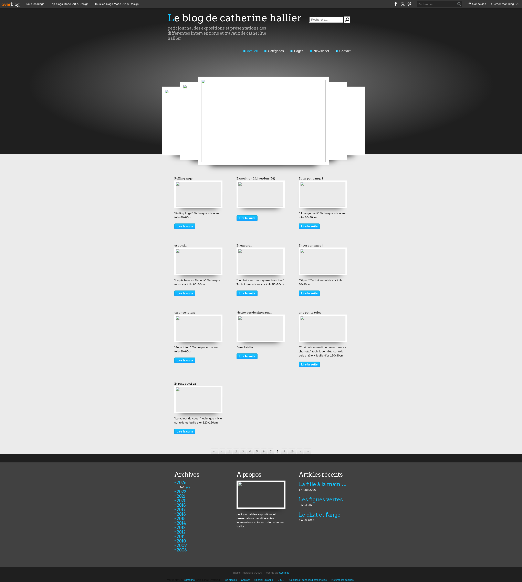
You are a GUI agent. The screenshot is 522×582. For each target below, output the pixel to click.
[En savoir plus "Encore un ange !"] (322, 251)
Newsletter (321, 51)
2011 (181, 536)
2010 (181, 541)
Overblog (284, 572)
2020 (182, 500)
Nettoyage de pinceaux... (254, 312)
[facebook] (395, 4)
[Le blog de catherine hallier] (261, 482)
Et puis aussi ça (185, 383)
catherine (189, 580)
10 (292, 451)
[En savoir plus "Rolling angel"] (198, 184)
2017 (181, 509)
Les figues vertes (321, 499)
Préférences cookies (342, 580)
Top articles (230, 580)
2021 (181, 496)
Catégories (276, 51)
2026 (181, 482)
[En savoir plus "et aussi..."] (198, 251)
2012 (181, 532)
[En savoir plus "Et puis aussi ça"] (198, 389)
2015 (181, 518)
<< (214, 451)
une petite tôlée (310, 312)
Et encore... (244, 245)
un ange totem (184, 312)
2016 (181, 514)
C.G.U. (281, 580)
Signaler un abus (263, 580)
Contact (345, 51)
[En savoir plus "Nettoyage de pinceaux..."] (260, 318)
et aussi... (180, 245)
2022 (181, 491)
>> (307, 451)
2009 (182, 545)
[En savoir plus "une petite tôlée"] (322, 318)
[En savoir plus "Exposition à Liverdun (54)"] (260, 184)
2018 (181, 505)
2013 (181, 527)
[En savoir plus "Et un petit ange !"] (322, 184)
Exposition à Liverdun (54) (256, 178)
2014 (181, 523)
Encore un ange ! (311, 245)
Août (182, 487)
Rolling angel (184, 178)
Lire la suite (185, 226)
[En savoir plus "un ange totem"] (198, 318)
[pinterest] (409, 4)
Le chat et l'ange (320, 515)
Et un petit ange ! (311, 178)
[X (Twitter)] (402, 4)
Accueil (252, 51)
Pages (298, 51)
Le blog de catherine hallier (235, 18)
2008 (182, 550)
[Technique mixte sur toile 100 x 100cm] (263, 121)
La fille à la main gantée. (323, 484)
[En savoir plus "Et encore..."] (260, 251)
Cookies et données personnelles (308, 580)
